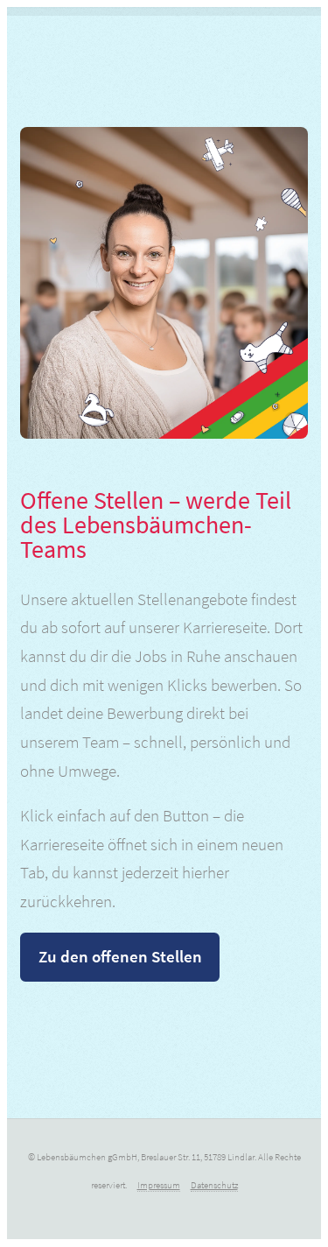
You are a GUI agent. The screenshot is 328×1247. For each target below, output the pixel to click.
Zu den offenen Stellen (120, 957)
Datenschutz (214, 1185)
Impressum (158, 1185)
